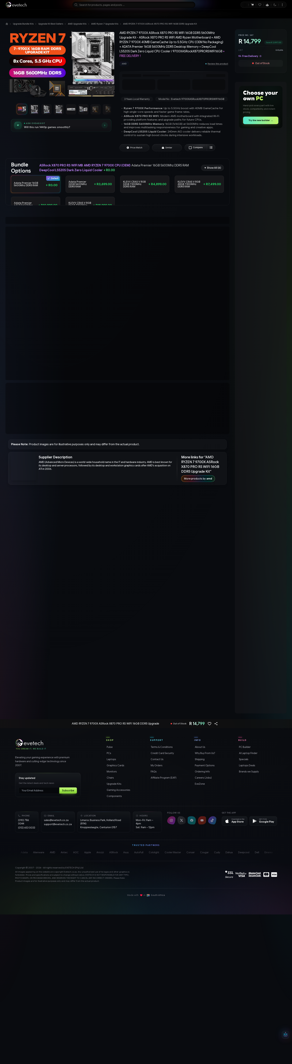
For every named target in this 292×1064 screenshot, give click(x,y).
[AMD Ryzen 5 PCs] (260, 579)
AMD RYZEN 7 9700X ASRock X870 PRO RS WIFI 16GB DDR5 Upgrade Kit (160, 24)
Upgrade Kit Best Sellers (50, 24)
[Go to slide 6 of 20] (83, 109)
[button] (35, 189)
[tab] (59, 226)
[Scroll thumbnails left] (13, 109)
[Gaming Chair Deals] (260, 314)
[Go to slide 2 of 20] (34, 109)
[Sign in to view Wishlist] (259, 5)
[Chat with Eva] (267, 5)
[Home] (6, 24)
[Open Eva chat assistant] (285, 1035)
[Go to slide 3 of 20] (46, 109)
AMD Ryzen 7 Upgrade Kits (104, 24)
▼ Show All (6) (212, 172)
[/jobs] (260, 685)
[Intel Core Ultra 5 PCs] (260, 526)
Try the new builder (261, 120)
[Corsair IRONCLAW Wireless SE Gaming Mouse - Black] (260, 156)
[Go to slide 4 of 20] (59, 109)
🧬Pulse (270, 14)
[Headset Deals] (260, 262)
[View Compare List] (211, 152)
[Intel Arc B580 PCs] (260, 473)
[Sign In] (244, 5)
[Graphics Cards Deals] (260, 209)
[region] (61, 65)
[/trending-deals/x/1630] (260, 420)
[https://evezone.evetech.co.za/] (260, 632)
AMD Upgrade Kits (77, 24)
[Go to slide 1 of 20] (22, 109)
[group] (161, 64)
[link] (39, 14)
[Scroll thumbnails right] (108, 109)
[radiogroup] (117, 200)
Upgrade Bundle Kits (23, 24)
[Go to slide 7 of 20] (95, 109)
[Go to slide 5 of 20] (71, 109)
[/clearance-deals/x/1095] (260, 368)
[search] (133, 5)
